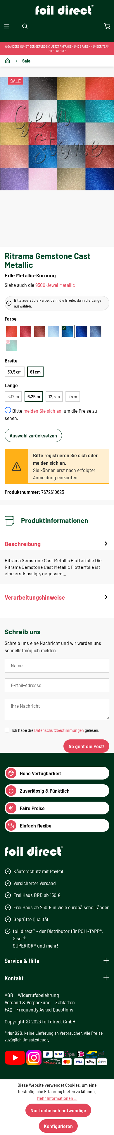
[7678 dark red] (25, 331)
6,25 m (33, 396)
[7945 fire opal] (11, 331)
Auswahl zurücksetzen (33, 435)
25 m (72, 396)
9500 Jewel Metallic (55, 285)
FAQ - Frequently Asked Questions (39, 1009)
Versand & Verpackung (28, 1002)
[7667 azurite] (96, 331)
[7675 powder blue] (54, 331)
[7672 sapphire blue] (68, 331)
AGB (9, 995)
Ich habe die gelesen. (55, 730)
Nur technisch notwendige (58, 1110)
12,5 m (54, 396)
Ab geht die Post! (86, 746)
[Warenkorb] (107, 26)
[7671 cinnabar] (39, 331)
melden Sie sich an (42, 410)
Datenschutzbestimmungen (59, 730)
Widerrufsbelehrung (38, 995)
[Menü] (6, 26)
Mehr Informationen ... (57, 1098)
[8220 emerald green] (11, 345)
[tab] (57, 561)
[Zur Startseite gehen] (57, 10)
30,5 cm (15, 371)
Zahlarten (65, 1002)
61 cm (35, 371)
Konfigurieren (58, 1126)
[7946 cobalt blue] (82, 331)
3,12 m (13, 396)
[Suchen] (25, 26)
